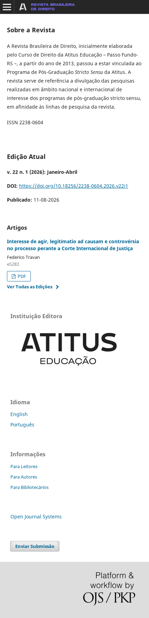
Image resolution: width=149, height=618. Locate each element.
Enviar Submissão (34, 546)
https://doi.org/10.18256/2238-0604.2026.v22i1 (73, 186)
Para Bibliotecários (29, 487)
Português (22, 424)
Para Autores (23, 477)
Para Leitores (23, 466)
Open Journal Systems (36, 516)
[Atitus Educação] (69, 373)
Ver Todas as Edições (29, 286)
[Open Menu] (7, 7)
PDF (21, 276)
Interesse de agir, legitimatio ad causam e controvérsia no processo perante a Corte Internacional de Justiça (73, 245)
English (19, 414)
